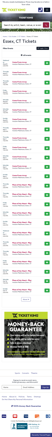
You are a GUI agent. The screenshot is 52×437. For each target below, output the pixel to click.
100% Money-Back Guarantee (27, 406)
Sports (17, 373)
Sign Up (45, 387)
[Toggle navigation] (47, 10)
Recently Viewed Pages (41, 435)
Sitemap (37, 396)
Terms (29, 396)
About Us (12, 396)
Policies (22, 396)
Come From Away (19, 62)
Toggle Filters (43, 48)
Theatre (34, 373)
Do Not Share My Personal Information (17, 399)
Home (4, 396)
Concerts (25, 373)
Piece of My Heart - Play (22, 185)
